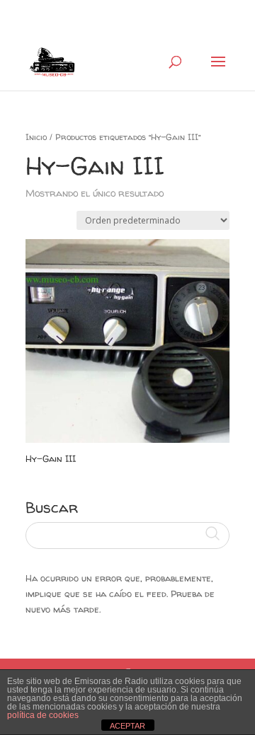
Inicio (36, 137)
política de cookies (43, 715)
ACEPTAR (127, 726)
